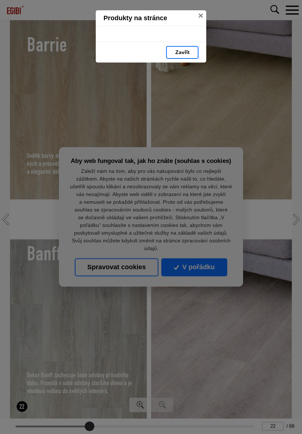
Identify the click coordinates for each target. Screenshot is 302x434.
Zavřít (182, 52)
